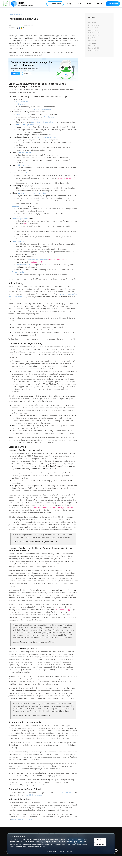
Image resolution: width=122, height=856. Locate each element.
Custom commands (20, 173)
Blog (89, 3)
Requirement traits (22, 101)
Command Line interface (26, 152)
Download (5, 851)
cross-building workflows (41, 109)
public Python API (23, 165)
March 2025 (92, 45)
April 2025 (92, 43)
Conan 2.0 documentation (33, 795)
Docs (79, 3)
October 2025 (93, 35)
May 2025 (92, 40)
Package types (21, 104)
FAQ (69, 3)
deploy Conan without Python (42, 122)
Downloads (113, 3)
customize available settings (36, 259)
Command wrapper (23, 264)
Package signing (18, 272)
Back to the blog (15, 14)
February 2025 (93, 48)
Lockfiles (15, 206)
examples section (35, 119)
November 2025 (94, 33)
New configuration (19, 218)
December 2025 (94, 30)
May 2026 (92, 22)
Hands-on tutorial (22, 114)
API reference (49, 117)
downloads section (67, 792)
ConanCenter (56, 3)
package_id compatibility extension (32, 193)
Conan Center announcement (22, 819)
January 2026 (93, 27)
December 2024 (94, 50)
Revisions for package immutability (26, 124)
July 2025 (91, 38)
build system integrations (46, 137)
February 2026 (93, 25)
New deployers (18, 241)
